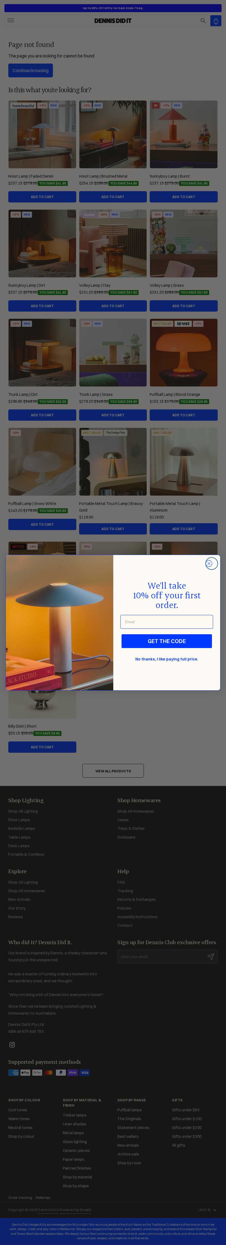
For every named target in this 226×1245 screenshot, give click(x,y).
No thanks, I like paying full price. (166, 659)
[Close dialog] (212, 563)
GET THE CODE (167, 641)
